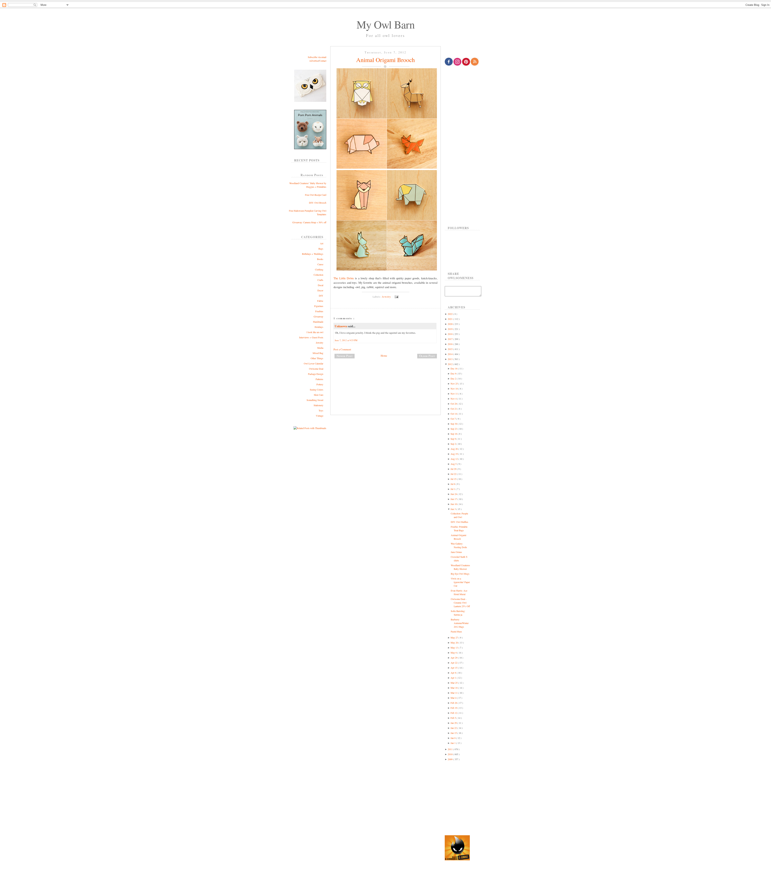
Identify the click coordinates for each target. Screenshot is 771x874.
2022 (450, 313)
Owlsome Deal (316, 368)
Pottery (319, 384)
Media (320, 347)
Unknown (341, 326)
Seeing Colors (316, 389)
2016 (450, 344)
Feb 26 (454, 702)
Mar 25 (454, 682)
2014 (450, 354)
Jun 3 (453, 509)
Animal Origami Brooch (385, 60)
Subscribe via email (317, 57)
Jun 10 (454, 504)
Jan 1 (453, 742)
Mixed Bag (318, 353)
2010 (450, 754)
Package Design (315, 373)
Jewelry (319, 342)
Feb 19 (454, 707)
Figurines (318, 306)
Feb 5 (454, 717)
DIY (321, 295)
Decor (320, 290)
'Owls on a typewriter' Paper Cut (460, 582)
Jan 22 (454, 727)
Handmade (318, 321)
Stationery (318, 405)
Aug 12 (454, 458)
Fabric (320, 300)
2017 (450, 339)
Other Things (317, 358)
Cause (320, 264)
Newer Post (345, 356)
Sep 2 (454, 443)
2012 (450, 364)
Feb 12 (454, 712)
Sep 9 (454, 438)
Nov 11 (454, 393)
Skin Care (318, 394)
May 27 (455, 637)
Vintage (319, 415)
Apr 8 (454, 672)
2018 (450, 334)
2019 (450, 328)
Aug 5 (454, 463)
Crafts (320, 279)
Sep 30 (454, 423)
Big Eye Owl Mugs (460, 573)
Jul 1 (453, 489)
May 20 (455, 642)
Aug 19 (454, 453)
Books (320, 259)
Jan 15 (454, 732)
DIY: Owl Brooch (317, 202)
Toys (321, 410)
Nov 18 (454, 388)
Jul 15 (454, 478)
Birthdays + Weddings (312, 253)
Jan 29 (454, 722)
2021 (450, 318)
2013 (450, 359)
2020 (450, 323)
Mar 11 (454, 692)
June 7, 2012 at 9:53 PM (346, 340)
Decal (320, 285)
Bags (320, 248)
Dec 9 (454, 373)
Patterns (319, 379)
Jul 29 (454, 468)
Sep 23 (454, 428)
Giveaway (318, 316)
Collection (318, 274)
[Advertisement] (385, 375)
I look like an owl (315, 332)
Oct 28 (454, 403)
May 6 (454, 652)
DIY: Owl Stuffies (459, 521)
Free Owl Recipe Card (315, 194)
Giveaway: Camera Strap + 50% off (309, 222)
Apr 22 (454, 662)
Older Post (427, 356)
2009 (450, 759)
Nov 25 (454, 383)
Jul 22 (454, 473)
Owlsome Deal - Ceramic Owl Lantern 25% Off (460, 602)
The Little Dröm (343, 278)
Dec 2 (454, 378)
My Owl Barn (386, 24)
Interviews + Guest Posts (311, 337)
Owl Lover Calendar (313, 363)
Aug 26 (454, 448)
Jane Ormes (456, 552)
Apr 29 (454, 657)
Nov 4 (454, 398)
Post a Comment (342, 349)
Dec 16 (454, 368)
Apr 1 (454, 677)
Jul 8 (453, 483)
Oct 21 (454, 408)
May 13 (455, 647)
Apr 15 (454, 667)
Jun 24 (454, 494)
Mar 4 (454, 697)
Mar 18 (454, 687)
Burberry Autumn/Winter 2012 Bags (460, 623)
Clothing (319, 269)
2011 (450, 749)
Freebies (319, 311)
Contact (322, 60)
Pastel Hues (456, 631)
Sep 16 (454, 433)
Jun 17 (454, 499)
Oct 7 (453, 418)
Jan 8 (453, 737)
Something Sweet (315, 400)
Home (384, 355)
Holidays (319, 326)
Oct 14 (454, 413)
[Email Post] (396, 296)
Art (321, 243)
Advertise (313, 60)
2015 (450, 349)
